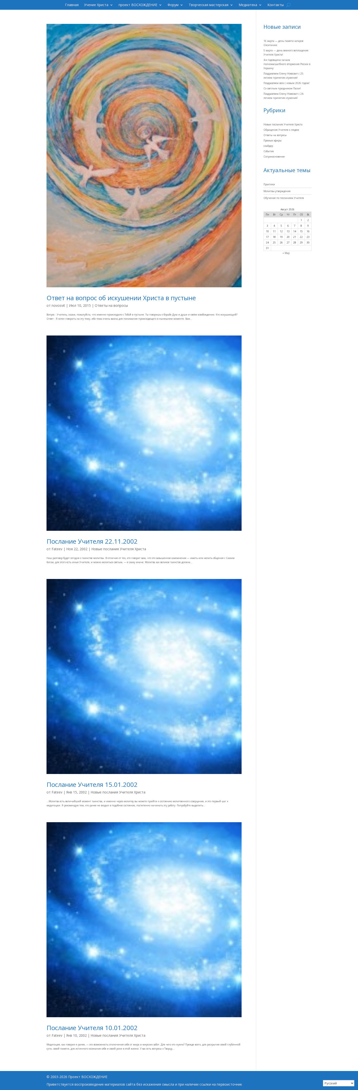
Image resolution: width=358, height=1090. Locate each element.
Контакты (275, 5)
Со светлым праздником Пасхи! (282, 88)
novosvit (58, 305)
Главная (72, 5)
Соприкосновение (274, 156)
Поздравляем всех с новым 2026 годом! (287, 83)
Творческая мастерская (208, 5)
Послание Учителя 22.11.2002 (92, 541)
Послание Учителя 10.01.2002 (92, 1027)
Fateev (57, 549)
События (269, 151)
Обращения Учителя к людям (281, 129)
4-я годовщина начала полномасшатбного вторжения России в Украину (287, 64)
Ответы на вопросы (111, 305)
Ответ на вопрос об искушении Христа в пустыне (121, 297)
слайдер (268, 146)
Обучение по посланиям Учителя (284, 198)
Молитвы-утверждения (277, 191)
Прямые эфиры (273, 140)
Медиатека (248, 5)
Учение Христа (96, 5)
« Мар (286, 253)
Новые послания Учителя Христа (118, 549)
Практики (269, 184)
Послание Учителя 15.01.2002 (92, 784)
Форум (173, 5)
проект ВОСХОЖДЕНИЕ (138, 5)
